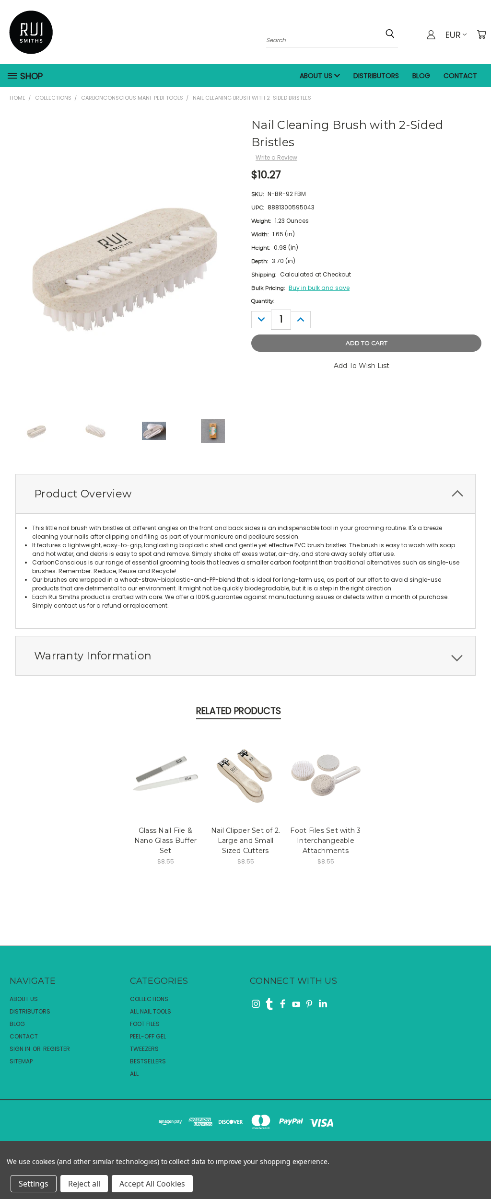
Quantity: (262, 301)
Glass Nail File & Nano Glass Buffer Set (165, 840)
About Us (317, 76)
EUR (453, 35)
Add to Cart (166, 772)
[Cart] (481, 34)
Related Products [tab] (238, 710)
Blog (421, 76)
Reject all (84, 1183)
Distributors (376, 76)
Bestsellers (148, 1061)
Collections (149, 999)
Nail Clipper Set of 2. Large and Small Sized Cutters (246, 840)
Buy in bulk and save (319, 288)
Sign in (21, 1049)
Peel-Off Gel (148, 1036)
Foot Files (145, 1024)
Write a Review (276, 157)
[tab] (245, 494)
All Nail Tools (150, 1011)
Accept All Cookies (152, 1183)
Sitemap (21, 1061)
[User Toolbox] (431, 34)
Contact (460, 76)
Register (56, 1049)
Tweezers (144, 1049)
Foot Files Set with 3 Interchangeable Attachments (325, 840)
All (134, 1074)
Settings (33, 1183)
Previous (475, 1162)
